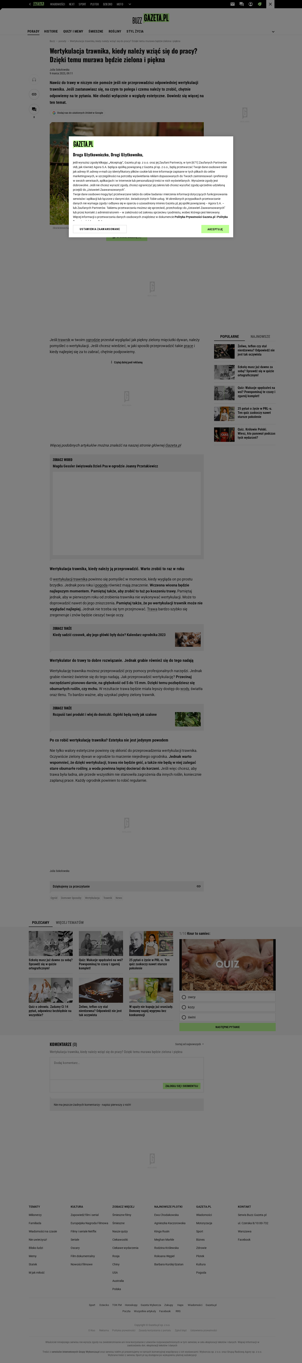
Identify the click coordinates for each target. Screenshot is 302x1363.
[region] (151, 186)
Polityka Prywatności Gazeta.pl (195, 217)
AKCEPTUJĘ (215, 229)
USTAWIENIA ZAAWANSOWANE (100, 229)
